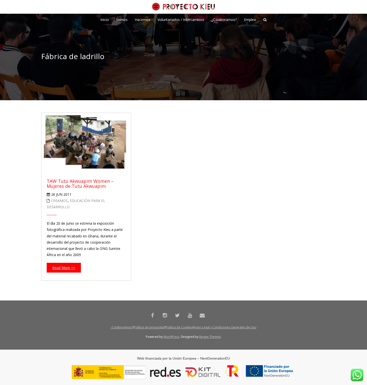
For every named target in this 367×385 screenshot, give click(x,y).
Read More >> (63, 267)
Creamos (59, 200)
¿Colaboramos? (122, 327)
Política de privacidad (149, 327)
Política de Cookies (179, 327)
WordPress (171, 337)
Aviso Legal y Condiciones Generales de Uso (224, 327)
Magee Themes (210, 337)
